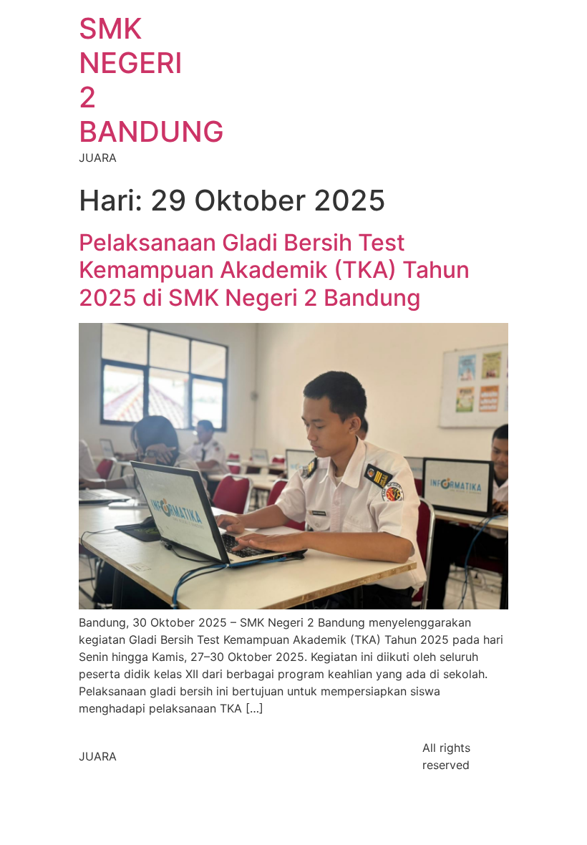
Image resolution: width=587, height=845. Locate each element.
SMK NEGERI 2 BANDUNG (151, 80)
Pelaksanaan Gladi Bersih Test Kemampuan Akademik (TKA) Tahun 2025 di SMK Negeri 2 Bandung (274, 270)
